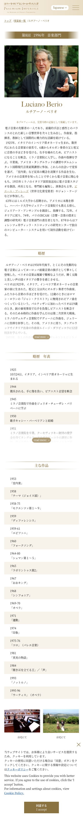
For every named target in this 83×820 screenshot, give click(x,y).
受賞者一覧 (20, 20)
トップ (8, 20)
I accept (41, 807)
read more (40, 337)
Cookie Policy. (14, 793)
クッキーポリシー (18, 769)
